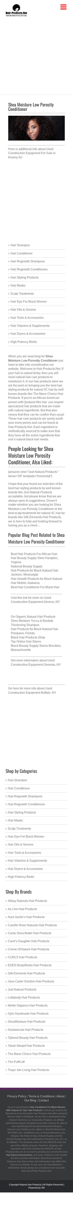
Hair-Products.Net (20, 427)
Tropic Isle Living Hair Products (28, 1070)
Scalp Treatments (22, 293)
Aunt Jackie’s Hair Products (26, 917)
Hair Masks (17, 285)
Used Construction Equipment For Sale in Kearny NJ (32, 153)
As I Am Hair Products (22, 909)
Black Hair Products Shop (28, 637)
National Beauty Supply (26, 566)
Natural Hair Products (30, 1184)
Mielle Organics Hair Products (28, 1005)
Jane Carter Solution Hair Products (31, 981)
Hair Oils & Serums (23, 309)
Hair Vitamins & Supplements (30, 325)
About (60, 1096)
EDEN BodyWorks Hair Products (29, 965)
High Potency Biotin (23, 341)
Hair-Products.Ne (48, 368)
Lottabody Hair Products (24, 997)
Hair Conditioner (21, 253)
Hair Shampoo (20, 245)
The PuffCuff (16, 1061)
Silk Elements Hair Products (42, 517)
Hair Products (35, 1110)
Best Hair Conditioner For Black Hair (35, 587)
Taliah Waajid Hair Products (26, 1045)
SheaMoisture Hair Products (26, 1021)
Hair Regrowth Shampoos (27, 261)
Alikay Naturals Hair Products (27, 900)
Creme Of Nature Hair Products (28, 949)
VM (43, 1188)
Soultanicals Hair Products (25, 1029)
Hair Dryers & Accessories (27, 333)
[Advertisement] (36, 55)
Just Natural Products (22, 989)
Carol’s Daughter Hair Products (28, 941)
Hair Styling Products (24, 277)
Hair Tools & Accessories (27, 317)
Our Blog (30, 1100)
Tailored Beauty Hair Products (28, 1037)
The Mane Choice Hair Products (29, 1053)
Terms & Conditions (41, 1096)
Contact (43, 1100)
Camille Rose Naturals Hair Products (32, 925)
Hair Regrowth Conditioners (29, 269)
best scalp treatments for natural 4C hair (34, 513)
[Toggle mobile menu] (63, 7)
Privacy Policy (16, 1096)
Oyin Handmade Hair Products (28, 1013)
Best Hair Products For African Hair (34, 554)
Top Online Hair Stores (26, 641)
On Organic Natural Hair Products (33, 616)
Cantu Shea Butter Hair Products (29, 933)
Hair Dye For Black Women (28, 301)
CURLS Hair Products (22, 957)
